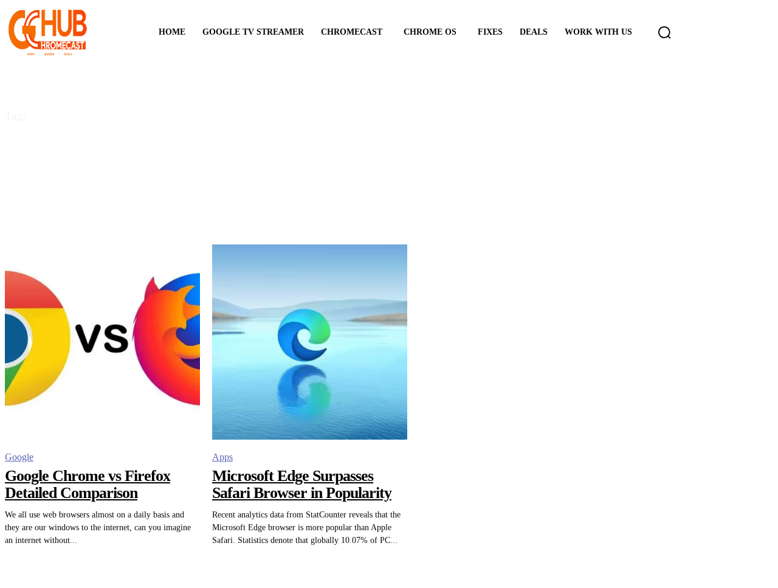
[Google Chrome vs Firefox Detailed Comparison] (102, 342)
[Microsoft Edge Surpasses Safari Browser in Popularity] (309, 342)
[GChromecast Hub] (65, 32)
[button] (664, 32)
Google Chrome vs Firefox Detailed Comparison (87, 484)
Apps (222, 457)
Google (19, 457)
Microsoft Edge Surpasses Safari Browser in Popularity (301, 484)
